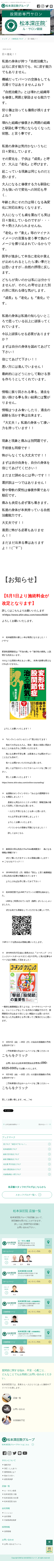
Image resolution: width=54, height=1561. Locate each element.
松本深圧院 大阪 (10, 1494)
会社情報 (7, 1516)
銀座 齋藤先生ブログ (11, 1159)
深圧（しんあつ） (11, 1468)
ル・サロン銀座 (10, 1490)
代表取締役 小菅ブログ (12, 1174)
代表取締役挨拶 (10, 1520)
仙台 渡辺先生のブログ (12, 1169)
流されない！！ (44, 1124)
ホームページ (8, 1251)
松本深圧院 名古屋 (11, 1498)
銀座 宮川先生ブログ (11, 1154)
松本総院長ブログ (10, 1149)
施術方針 (7, 1464)
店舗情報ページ (9, 1311)
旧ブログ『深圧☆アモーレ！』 (15, 1144)
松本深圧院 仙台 (10, 1501)
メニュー (49, 1544)
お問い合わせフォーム (12, 1544)
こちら (20, 832)
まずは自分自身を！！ (12, 1124)
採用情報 (7, 1531)
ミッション (8, 1512)
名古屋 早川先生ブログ (12, 1164)
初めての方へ (9, 1475)
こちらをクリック (15, 1055)
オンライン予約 (34, 1251)
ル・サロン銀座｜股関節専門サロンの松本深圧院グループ (26, 22)
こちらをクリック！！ (14, 861)
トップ (4, 38)
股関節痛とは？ (10, 1472)
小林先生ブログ (17, 38)
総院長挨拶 (8, 1479)
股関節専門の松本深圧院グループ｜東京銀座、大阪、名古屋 (15, 6)
